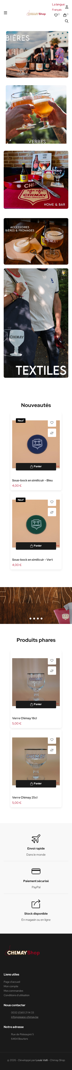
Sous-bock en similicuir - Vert (32, 560)
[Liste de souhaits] (52, 422)
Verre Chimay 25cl (24, 797)
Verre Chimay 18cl (24, 718)
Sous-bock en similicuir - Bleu (32, 480)
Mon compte (11, 986)
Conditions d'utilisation (17, 995)
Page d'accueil (12, 981)
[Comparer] (52, 433)
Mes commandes (13, 990)
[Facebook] (5, 965)
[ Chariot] (36, 466)
